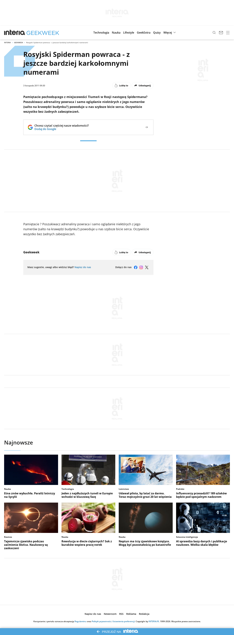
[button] (101, 32)
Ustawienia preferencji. (123, 621)
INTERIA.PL (154, 621)
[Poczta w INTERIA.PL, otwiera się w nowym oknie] (221, 32)
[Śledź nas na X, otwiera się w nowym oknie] (146, 267)
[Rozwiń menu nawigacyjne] (227, 32)
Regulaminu (81, 621)
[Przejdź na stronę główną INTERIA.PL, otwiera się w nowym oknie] (14, 32)
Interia (7, 42)
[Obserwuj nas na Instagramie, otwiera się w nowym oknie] (141, 267)
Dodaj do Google (61, 129)
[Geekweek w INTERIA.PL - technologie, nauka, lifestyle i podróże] (43, 32)
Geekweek (18, 42)
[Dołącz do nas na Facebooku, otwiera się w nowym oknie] (135, 267)
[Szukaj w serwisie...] (214, 32)
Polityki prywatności (101, 621)
